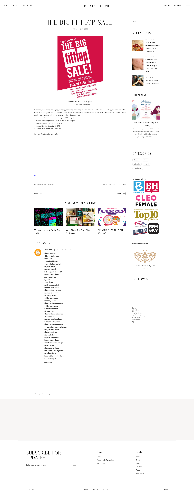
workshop (137, 168)
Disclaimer (136, 319)
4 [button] (148, 144)
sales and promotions (46, 184)
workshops (140, 473)
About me (135, 310)
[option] (146, 119)
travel (147, 164)
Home (6, 6)
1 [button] (142, 144)
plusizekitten (97, 5)
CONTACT (178, 6)
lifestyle (137, 164)
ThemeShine (106, 490)
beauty (136, 160)
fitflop (75, 29)
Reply (49, 362)
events (138, 460)
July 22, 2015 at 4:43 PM (63, 250)
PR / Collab (101, 463)
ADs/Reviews (137, 314)
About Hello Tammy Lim (105, 460)
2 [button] (144, 144)
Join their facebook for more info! (46, 134)
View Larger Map (39, 176)
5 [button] (150, 144)
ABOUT (167, 6)
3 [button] (146, 144)
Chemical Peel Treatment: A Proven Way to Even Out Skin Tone (151, 65)
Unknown (48, 249)
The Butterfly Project (139, 316)
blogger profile (137, 312)
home (134, 308)
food (145, 160)
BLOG (15, 6)
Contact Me (136, 318)
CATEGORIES (27, 6)
